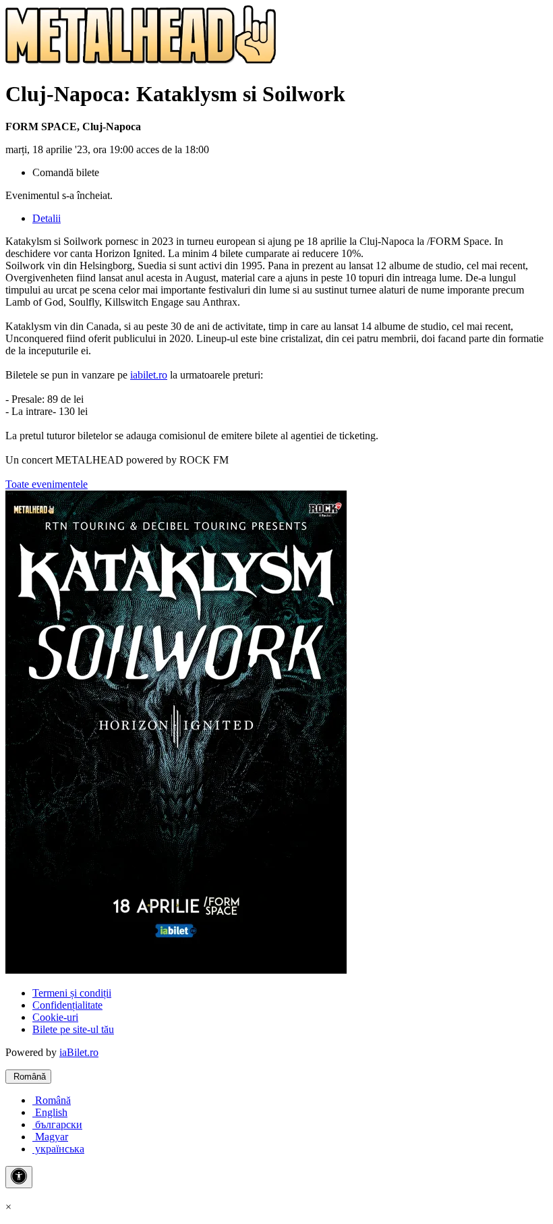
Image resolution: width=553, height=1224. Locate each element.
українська (58, 1149)
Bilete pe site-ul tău (73, 1029)
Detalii (46, 218)
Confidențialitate (67, 1005)
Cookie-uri (55, 1017)
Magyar (50, 1136)
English (49, 1112)
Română (28, 1077)
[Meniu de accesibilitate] (18, 1177)
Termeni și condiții (71, 993)
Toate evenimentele (46, 484)
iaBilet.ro (78, 1052)
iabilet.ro (148, 375)
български (57, 1124)
